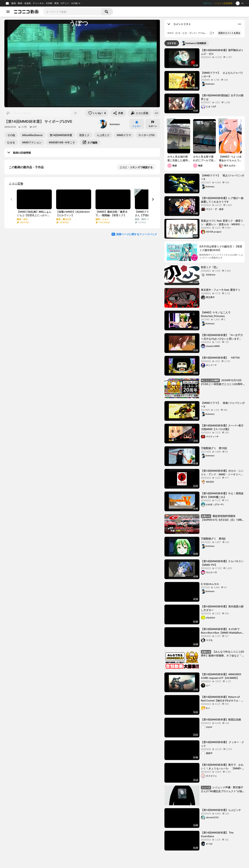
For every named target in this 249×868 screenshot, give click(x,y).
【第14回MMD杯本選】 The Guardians (217, 834)
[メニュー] (156, 113)
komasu (115, 124)
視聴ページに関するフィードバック (136, 322)
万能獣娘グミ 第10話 (214, 448)
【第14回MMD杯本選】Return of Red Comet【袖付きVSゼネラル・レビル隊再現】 (222, 698)
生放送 (27, 3)
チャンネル (38, 3)
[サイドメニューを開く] (8, 11)
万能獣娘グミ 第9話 (213, 538)
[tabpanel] (204, 449)
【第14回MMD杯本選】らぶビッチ (221, 809)
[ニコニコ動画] (26, 11)
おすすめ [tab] (171, 43)
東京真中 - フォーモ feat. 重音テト (220, 289)
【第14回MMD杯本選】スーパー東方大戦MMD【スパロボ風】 (222, 427)
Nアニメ (65, 3)
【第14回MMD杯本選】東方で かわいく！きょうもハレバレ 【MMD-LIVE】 (222, 766)
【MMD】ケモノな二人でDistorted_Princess (215, 314)
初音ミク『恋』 (210, 267)
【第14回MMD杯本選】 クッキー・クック (222, 744)
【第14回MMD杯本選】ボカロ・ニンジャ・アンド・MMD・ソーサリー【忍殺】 (222, 472)
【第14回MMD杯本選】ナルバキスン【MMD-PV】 (222, 563)
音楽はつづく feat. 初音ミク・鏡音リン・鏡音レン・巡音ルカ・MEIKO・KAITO (222, 222)
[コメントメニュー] (239, 24)
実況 (56, 3)
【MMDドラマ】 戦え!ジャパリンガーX (222, 177)
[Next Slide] (153, 230)
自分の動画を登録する (29, 254)
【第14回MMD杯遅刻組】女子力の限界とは (222, 97)
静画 (20, 3)
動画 (13, 3)
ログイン (207, 3)
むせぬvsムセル (210, 583)
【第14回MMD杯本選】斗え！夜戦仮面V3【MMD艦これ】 (222, 495)
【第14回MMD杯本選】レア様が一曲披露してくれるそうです (222, 199)
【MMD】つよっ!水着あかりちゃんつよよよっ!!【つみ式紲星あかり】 (230, 158)
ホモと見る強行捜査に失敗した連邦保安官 (177, 158)
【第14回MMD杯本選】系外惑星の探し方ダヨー (222, 608)
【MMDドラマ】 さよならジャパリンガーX (222, 74)
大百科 (49, 3)
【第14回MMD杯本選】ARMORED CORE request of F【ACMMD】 (221, 676)
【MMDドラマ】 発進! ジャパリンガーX (223, 404)
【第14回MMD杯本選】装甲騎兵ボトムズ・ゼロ (222, 52)
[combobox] (72, 11)
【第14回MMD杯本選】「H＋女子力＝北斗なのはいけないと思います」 (222, 336)
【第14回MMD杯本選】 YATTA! (220, 357)
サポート (152, 126)
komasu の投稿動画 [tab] (196, 43)
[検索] (107, 11)
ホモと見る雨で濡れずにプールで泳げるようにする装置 (203, 158)
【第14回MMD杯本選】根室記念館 (221, 719)
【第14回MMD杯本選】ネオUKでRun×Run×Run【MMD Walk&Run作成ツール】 (222, 630)
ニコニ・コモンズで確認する (136, 167)
